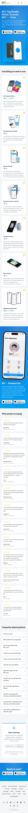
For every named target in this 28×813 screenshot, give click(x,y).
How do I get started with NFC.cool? (10, 646)
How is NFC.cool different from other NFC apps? (11, 711)
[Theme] (21, 2)
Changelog (18, 791)
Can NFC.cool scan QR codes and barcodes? (12, 679)
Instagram (3, 802)
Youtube (10, 802)
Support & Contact (6, 794)
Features (4, 786)
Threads (24, 802)
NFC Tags (7, 789)
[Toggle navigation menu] (25, 2)
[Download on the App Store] (7, 32)
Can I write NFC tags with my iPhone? (11, 687)
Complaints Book (14, 796)
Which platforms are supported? (12, 640)
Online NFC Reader (12, 786)
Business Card (22, 786)
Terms (24, 794)
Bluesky (20, 802)
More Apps (5, 791)
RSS (17, 805)
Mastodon (14, 805)
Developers (14, 789)
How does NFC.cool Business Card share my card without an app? (12, 703)
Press (14, 794)
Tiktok (7, 802)
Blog (24, 791)
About (12, 791)
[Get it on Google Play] (19, 32)
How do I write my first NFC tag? (12, 659)
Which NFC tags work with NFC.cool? (10, 672)
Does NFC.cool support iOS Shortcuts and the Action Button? (12, 695)
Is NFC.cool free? (8, 634)
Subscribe (19, 746)
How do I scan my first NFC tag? (12, 653)
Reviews (21, 789)
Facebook (10, 805)
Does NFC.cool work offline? (11, 665)
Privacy (19, 794)
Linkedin (17, 802)
